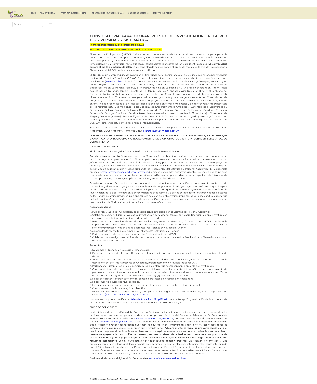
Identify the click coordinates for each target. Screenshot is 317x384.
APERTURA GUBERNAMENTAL (73, 13)
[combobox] (27, 24)
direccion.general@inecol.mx (116, 321)
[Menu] (178, 24)
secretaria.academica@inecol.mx (161, 130)
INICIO (33, 13)
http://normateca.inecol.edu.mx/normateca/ (124, 172)
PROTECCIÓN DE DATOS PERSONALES (108, 13)
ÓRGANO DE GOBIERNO (138, 13)
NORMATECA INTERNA (162, 13)
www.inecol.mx (114, 81)
